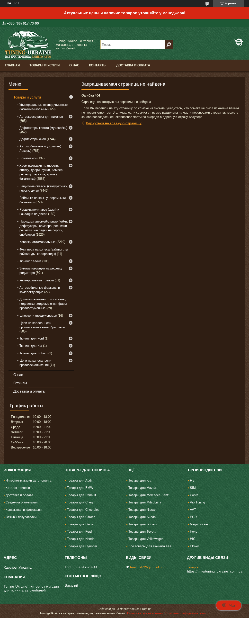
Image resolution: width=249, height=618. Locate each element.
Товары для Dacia (80, 524)
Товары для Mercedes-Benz (148, 495)
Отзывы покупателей (21, 517)
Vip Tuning (197, 502)
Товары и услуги (44, 65)
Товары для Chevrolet (83, 509)
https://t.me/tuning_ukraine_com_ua (214, 571)
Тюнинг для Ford (31, 338)
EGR (193, 517)
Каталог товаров (18, 488)
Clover (194, 546)
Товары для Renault (81, 495)
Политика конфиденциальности (187, 613)
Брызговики (27, 158)
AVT (193, 509)
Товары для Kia (139, 480)
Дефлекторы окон (32, 139)
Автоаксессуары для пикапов (41, 116)
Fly (192, 480)
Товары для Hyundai (82, 546)
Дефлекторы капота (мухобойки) (43, 128)
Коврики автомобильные (37, 242)
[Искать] (169, 44)
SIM (193, 488)
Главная (12, 65)
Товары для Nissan (142, 509)
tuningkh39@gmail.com (148, 567)
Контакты (98, 65)
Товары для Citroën (81, 517)
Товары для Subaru (142, 524)
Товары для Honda (80, 539)
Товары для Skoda (142, 517)
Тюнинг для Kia (30, 346)
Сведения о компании (21, 502)
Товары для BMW (80, 488)
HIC (192, 539)
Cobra (194, 495)
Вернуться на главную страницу (114, 123)
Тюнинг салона (30, 261)
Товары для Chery (80, 502)
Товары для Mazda (142, 488)
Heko (193, 531)
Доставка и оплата (133, 65)
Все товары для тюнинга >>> (150, 546)
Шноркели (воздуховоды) (38, 315)
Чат (232, 605)
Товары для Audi (79, 480)
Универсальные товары (36, 280)
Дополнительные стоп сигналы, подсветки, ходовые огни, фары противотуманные (43, 303)
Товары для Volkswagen (145, 539)
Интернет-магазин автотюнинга (28, 480)
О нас (74, 65)
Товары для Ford (79, 531)
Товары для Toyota (142, 531)
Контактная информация (24, 509)
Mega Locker (199, 524)
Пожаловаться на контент (145, 613)
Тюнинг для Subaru (33, 353)
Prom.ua (145, 609)
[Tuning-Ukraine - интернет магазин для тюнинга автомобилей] (28, 44)
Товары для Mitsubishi (144, 502)
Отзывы (20, 383)
